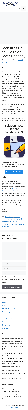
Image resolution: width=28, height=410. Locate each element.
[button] (19, 8)
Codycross (6, 302)
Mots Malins (6, 325)
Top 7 (4, 315)
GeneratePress (14, 407)
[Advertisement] (14, 27)
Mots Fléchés (9, 217)
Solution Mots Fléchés (14, 172)
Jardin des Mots (7, 318)
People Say (6, 312)
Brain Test (5, 322)
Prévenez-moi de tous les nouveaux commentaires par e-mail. (13, 279)
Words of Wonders (8, 309)
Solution (17, 217)
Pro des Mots (6, 306)
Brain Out (5, 328)
